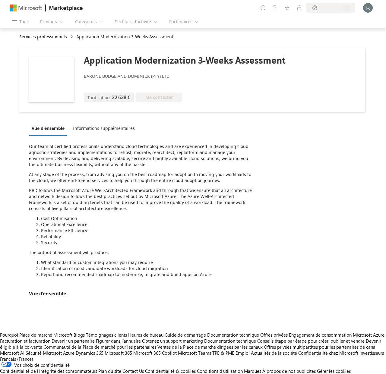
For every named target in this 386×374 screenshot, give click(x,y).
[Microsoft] (26, 8)
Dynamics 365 (89, 353)
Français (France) (16, 359)
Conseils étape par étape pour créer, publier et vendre (311, 341)
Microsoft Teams (194, 353)
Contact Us (133, 371)
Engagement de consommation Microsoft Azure (336, 335)
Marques (252, 371)
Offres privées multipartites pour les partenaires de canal (320, 347)
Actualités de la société (274, 353)
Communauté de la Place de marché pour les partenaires (99, 347)
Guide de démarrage (185, 335)
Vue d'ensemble (48, 128)
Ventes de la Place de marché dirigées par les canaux (210, 347)
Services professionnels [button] (43, 36)
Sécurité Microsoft (44, 353)
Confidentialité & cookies (170, 371)
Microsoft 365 (118, 353)
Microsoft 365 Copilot (155, 353)
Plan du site (109, 371)
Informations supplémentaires (104, 128)
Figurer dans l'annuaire (118, 341)
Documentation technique (233, 335)
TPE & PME (223, 353)
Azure (68, 353)
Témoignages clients (106, 335)
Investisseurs (371, 353)
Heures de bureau (145, 335)
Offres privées (274, 335)
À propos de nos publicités (289, 371)
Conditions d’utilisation (220, 371)
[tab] (49, 128)
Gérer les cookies (334, 371)
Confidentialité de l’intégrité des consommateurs (48, 371)
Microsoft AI (12, 353)
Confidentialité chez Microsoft (328, 353)
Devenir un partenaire (73, 341)
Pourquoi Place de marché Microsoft (36, 335)
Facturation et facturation (25, 341)
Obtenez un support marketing (172, 341)
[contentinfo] (72, 37)
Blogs (79, 335)
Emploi (243, 353)
